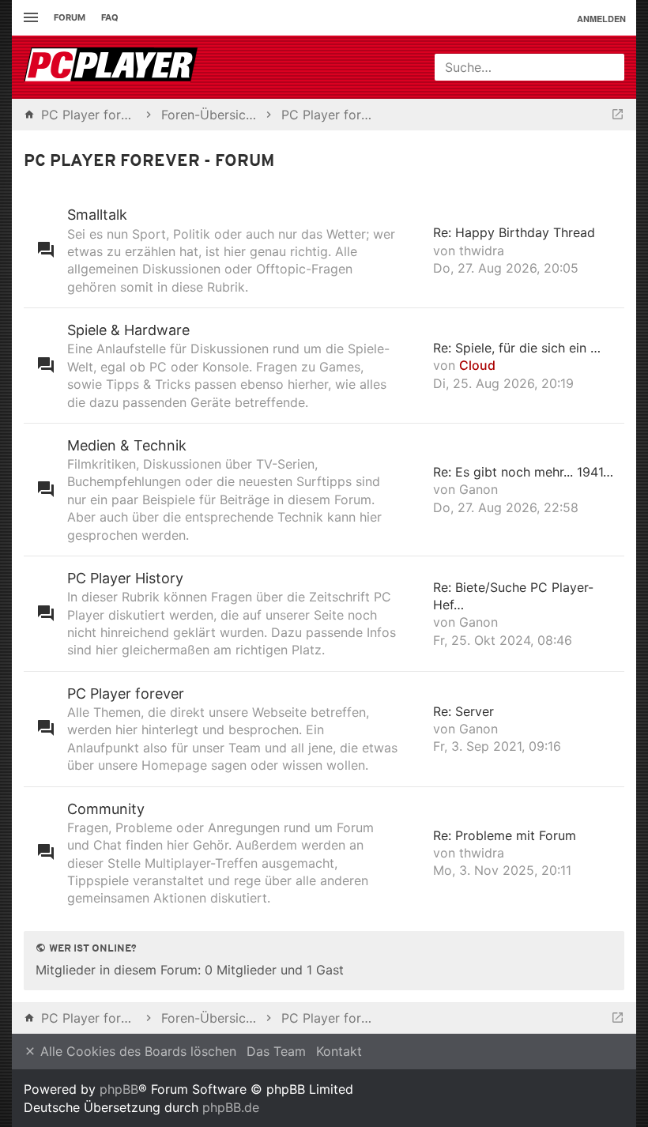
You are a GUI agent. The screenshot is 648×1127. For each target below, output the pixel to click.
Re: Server (463, 711)
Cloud (477, 365)
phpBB (119, 1089)
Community (106, 809)
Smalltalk (97, 214)
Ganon (478, 489)
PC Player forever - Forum (149, 161)
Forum (69, 17)
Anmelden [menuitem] (601, 18)
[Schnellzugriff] (29, 18)
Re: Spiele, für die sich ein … (517, 348)
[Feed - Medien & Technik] (415, 490)
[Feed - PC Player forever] (415, 729)
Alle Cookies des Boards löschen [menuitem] (136, 1051)
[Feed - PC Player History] (415, 613)
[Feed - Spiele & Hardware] (415, 365)
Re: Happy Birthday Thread (514, 232)
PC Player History (125, 578)
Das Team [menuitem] (276, 1051)
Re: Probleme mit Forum (504, 835)
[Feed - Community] (415, 853)
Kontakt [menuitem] (339, 1051)
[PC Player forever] (113, 67)
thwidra (481, 250)
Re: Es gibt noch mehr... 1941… (523, 472)
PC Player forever (125, 693)
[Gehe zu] (617, 114)
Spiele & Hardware (128, 330)
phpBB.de (230, 1107)
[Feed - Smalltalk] (415, 250)
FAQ (110, 17)
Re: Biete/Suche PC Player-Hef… (513, 595)
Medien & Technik (126, 445)
